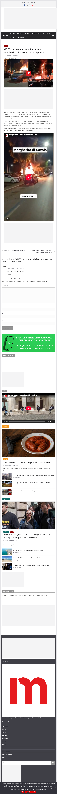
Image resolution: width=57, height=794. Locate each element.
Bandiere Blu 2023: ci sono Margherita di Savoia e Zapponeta (28, 550)
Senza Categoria (6, 751)
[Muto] (50, 421)
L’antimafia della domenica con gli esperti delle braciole (26, 462)
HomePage (5, 738)
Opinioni (12, 37)
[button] (25, 37)
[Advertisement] (30, 18)
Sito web (4, 320)
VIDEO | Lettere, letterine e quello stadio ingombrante (26, 491)
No (26, 791)
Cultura (27, 33)
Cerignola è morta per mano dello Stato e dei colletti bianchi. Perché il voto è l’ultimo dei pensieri (32, 483)
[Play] (4, 421)
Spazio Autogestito (7, 754)
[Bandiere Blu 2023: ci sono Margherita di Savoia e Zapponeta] (7, 551)
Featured (4, 735)
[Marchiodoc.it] (4, 35)
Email (3, 313)
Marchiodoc (15, 55)
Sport (33, 33)
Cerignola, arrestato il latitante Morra (14, 250)
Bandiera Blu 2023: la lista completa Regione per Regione (27, 558)
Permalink (22, 268)
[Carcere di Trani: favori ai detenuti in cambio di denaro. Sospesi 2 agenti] (7, 566)
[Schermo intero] (53, 421)
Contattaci (21, 37)
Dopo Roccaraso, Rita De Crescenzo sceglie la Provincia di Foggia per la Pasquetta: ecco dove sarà (27, 536)
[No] (55, 788)
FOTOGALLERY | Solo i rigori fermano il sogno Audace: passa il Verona (42, 251)
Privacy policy (32, 791)
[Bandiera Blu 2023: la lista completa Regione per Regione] (7, 559)
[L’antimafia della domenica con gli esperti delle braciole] (28, 443)
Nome (4, 306)
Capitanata (40, 33)
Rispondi (9, 274)
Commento (5, 286)
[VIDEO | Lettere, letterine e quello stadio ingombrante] (7, 492)
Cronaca (19, 33)
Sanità (48, 33)
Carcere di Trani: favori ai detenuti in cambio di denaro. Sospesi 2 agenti (31, 565)
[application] (28, 408)
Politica (12, 33)
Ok (22, 791)
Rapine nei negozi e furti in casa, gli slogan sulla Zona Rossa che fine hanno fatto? (33, 475)
